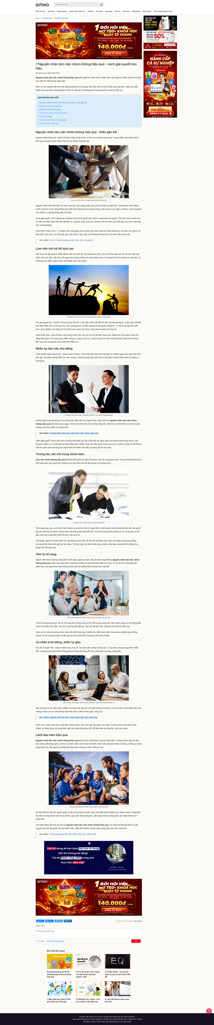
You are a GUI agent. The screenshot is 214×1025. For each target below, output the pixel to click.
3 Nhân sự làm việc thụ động (49, 109)
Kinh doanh (147, 11)
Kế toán (117, 11)
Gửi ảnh (41, 941)
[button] (139, 98)
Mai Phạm (56, 73)
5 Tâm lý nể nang (45, 116)
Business (126, 11)
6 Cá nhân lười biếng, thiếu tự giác (52, 120)
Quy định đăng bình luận (56, 941)
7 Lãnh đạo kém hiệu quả (48, 123)
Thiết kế (90, 11)
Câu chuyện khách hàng (163, 11)
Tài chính (99, 11)
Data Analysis (62, 11)
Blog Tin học (40, 11)
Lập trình (51, 11)
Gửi (136, 941)
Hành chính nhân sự (77, 11)
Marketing (136, 11)
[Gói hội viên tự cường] (162, 84)
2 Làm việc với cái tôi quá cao (50, 106)
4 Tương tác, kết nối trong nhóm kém (52, 113)
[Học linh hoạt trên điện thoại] (162, 32)
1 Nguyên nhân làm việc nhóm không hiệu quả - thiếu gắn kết (62, 103)
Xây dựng (108, 11)
